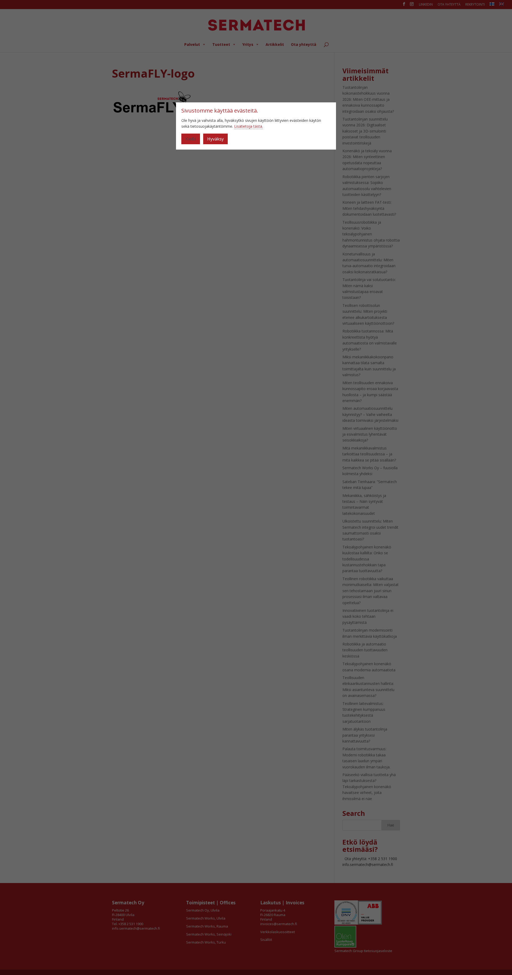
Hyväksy (215, 139)
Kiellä (190, 139)
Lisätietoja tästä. (248, 126)
